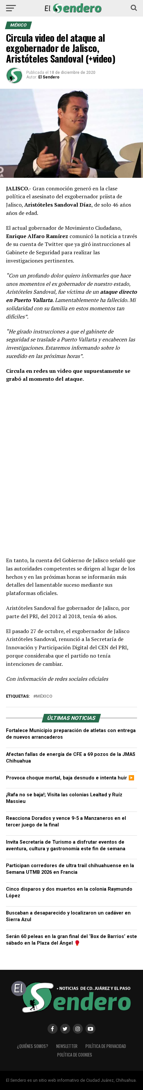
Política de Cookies (74, 1055)
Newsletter (66, 1046)
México (44, 696)
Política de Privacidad (105, 1046)
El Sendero (49, 77)
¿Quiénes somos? (32, 1046)
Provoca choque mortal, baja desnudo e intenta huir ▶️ (70, 778)
